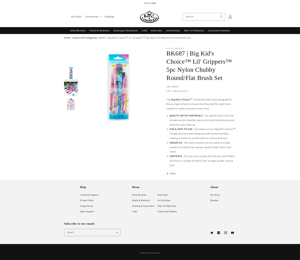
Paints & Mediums (100, 30)
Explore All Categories (84, 37)
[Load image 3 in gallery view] (71, 104)
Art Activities (173, 30)
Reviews (214, 200)
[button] (92, 16)
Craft (144, 30)
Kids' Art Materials (194, 30)
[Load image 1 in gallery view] (71, 73)
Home (67, 37)
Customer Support (89, 194)
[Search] (221, 16)
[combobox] (203, 16)
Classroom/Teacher (219, 30)
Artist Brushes (78, 30)
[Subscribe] (116, 232)
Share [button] (173, 173)
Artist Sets (156, 30)
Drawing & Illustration (125, 30)
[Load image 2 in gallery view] (71, 89)
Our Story (215, 194)
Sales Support (87, 211)
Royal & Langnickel (153, 253)
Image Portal (86, 206)
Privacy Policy (87, 200)
